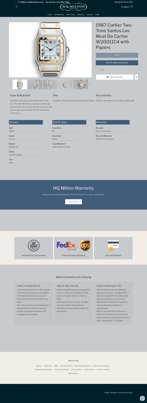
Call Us (59, 2)
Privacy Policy (76, 370)
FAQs (56, 366)
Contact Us (48, 366)
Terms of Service (103, 370)
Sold (117, 55)
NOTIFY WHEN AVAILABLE (117, 63)
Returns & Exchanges (101, 366)
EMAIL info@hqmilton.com (32, 2)
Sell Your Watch (66, 366)
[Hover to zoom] (50, 50)
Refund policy (73, 373)
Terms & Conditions (61, 370)
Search (39, 366)
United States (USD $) (23, 395)
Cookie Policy (89, 370)
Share (102, 69)
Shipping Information (83, 366)
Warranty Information (43, 370)
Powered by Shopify (125, 392)
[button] (16, 6)
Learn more (74, 202)
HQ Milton (113, 392)
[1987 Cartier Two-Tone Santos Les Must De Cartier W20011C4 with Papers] (20, 84)
